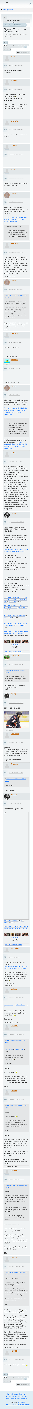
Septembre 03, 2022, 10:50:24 (16, 997)
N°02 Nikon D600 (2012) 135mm (14, 615)
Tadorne (14, 360)
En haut (6, 1374)
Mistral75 (14, 193)
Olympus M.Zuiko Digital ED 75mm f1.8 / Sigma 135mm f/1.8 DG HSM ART (15, 599)
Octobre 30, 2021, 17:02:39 (17, 522)
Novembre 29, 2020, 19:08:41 (16, 178)
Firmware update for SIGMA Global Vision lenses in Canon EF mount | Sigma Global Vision (15, 219)
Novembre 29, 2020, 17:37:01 (16, 89)
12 (24, 45)
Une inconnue (8, 1005)
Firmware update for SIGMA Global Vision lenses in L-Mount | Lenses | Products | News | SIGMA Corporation (15, 411)
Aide (7, 1398)
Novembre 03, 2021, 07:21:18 (16, 664)
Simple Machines (24, 1405)
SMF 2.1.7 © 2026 (12, 1405)
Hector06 (14, 243)
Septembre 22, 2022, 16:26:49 (16, 1099)
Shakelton (15, 80)
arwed (13, 452)
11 (21, 45)
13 (27, 45)
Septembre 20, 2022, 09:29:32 (16, 1034)
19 (19, 47)
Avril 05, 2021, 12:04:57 (14, 368)
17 (13, 47)
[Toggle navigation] (6, 2)
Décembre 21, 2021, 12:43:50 (16, 742)
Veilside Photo (20, 1005)
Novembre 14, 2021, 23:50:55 (16, 703)
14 (4, 47)
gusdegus (15, 655)
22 (4, 49)
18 (16, 47)
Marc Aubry (12, 601)
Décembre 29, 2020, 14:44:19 (16, 289)
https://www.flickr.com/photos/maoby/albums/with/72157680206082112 (16, 927)
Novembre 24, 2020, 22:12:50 (16, 65)
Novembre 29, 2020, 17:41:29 (16, 129)
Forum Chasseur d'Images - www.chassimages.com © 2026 (16, 1395)
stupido (14, 56)
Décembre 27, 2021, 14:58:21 (16, 773)
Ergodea (14, 764)
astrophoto (15, 948)
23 (7, 49)
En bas (5, 42)
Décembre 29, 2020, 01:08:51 (16, 252)
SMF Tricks (21, 1402)
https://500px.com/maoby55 (13, 652)
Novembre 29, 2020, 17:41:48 (16, 154)
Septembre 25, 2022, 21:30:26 (16, 1266)
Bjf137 (13, 694)
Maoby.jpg (16, 644)
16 (10, 47)
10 (18, 45)
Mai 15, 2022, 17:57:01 (16, 803)
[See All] (4, 17)
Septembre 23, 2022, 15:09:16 (16, 1179)
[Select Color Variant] (30, 4)
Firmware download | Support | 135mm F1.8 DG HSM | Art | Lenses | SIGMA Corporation (15, 445)
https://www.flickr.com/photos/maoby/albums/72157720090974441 (16, 550)
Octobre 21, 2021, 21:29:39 (15, 461)
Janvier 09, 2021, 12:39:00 (15, 342)
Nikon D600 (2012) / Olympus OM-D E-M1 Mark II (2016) (16, 606)
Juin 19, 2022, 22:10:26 (14, 957)
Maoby (14, 513)
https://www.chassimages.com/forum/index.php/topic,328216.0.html (16, 967)
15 (7, 47)
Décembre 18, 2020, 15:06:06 (16, 202)
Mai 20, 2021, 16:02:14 (14, 395)
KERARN (14, 1026)
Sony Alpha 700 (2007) (11, 921)
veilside (14, 989)
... (13, 45)
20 (22, 47)
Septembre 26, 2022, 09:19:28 (16, 1359)
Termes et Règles (15, 1398)
